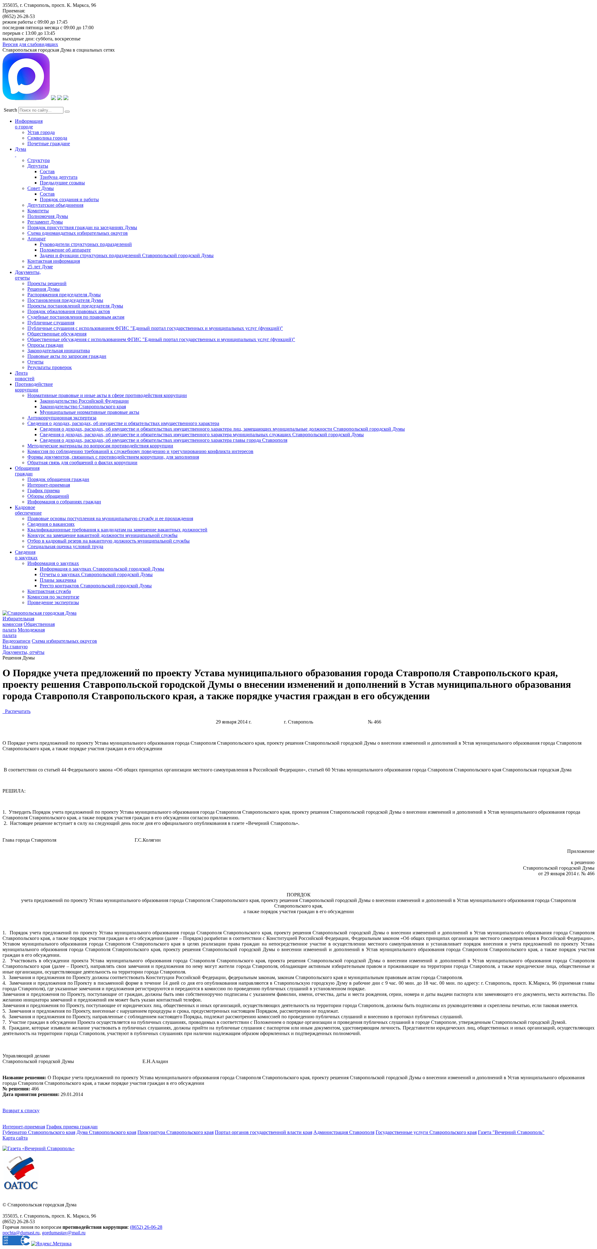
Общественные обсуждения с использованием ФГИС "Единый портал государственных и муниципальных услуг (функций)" (161, 339)
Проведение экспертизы (53, 602)
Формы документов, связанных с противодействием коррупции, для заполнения (113, 457)
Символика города (47, 138)
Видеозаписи (16, 641)
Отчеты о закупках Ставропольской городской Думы (96, 574)
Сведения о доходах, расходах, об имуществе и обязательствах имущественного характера (123, 423)
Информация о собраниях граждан (64, 501)
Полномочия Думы (47, 216)
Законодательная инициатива (58, 350)
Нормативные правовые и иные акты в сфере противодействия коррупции (107, 395)
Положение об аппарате (65, 249)
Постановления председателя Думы (65, 300)
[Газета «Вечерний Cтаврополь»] (38, 1148)
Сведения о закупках (26, 554)
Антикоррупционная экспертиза (61, 417)
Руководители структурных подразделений (86, 244)
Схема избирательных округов (64, 641)
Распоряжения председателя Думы (64, 294)
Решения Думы (43, 289)
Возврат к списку (20, 1110)
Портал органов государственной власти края (263, 1132)
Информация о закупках (53, 563)
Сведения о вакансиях (51, 524)
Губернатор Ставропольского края (38, 1132)
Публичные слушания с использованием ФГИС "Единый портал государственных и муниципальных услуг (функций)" (155, 328)
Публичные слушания (50, 322)
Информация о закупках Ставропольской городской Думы (102, 568)
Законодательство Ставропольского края (83, 406)
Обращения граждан (27, 470)
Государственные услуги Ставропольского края (426, 1132)
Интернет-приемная (48, 485)
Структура (38, 160)
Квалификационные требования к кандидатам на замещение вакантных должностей (117, 529)
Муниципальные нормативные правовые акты (89, 412)
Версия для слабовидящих (30, 44)
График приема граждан (72, 1126)
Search (10, 110)
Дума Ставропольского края (106, 1132)
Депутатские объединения (55, 205)
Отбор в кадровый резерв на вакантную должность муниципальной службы (108, 541)
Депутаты (37, 166)
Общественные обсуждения (56, 333)
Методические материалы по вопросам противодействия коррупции (100, 445)
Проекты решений (47, 283)
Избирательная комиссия (18, 621)
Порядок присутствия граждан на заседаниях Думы (82, 227)
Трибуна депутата (58, 177)
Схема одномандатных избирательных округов (77, 233)
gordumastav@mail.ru (64, 1232)
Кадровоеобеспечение (28, 510)
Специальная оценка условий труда (65, 546)
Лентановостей (25, 375)
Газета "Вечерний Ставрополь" (511, 1132)
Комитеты (38, 210)
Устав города (41, 132)
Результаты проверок (49, 367)
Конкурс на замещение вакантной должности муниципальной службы (102, 535)
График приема (43, 490)
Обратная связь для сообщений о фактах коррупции (82, 462)
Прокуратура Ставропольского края (175, 1132)
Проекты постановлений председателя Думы (75, 305)
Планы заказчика (58, 580)
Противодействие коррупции (34, 387)
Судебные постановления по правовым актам (75, 317)
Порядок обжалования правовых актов (68, 311)
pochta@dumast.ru (20, 1232)
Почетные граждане (48, 143)
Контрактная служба (49, 591)
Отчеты (35, 361)
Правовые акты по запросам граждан (66, 356)
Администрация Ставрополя (343, 1132)
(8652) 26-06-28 (146, 1227)
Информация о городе (29, 123)
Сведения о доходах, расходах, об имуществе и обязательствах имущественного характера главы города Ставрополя (163, 440)
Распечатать (16, 711)
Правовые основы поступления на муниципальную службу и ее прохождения (110, 518)
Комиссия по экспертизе (53, 596)
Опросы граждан (45, 345)
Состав (47, 171)
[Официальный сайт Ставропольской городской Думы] (39, 613)
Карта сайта (15, 1137)
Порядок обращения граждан (58, 479)
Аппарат (36, 238)
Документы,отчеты (28, 275)
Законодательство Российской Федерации (84, 401)
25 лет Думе (40, 266)
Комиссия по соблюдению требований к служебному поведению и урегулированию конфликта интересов (140, 451)
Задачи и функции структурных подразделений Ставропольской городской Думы (127, 255)
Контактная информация (53, 261)
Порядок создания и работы (69, 199)
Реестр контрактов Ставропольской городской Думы (96, 585)
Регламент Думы (45, 221)
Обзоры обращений (48, 496)
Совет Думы (40, 188)
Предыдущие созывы (62, 182)
